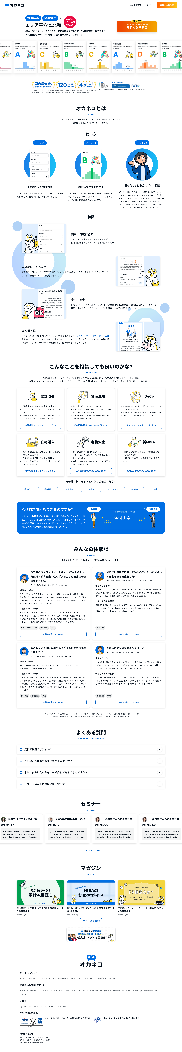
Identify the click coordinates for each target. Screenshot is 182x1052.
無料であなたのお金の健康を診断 (136, 25)
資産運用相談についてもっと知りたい (91, 425)
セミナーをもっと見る (91, 850)
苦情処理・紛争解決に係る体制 (125, 991)
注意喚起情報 (61, 1006)
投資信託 (26, 489)
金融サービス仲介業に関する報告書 (34, 991)
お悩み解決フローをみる (53, 634)
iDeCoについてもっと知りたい (141, 425)
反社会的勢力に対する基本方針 (41, 1006)
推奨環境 (88, 978)
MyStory (23, 1006)
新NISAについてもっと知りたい (141, 471)
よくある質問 (135, 5)
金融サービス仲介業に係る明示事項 (97, 991)
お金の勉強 (134, 489)
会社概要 (23, 978)
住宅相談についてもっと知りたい (40, 471)
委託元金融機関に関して (150, 991)
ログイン (148, 5)
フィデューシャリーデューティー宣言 (92, 335)
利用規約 (32, 978)
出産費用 (91, 489)
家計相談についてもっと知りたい (40, 425)
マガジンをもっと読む (91, 921)
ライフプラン (112, 489)
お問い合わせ (113, 978)
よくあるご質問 (100, 978)
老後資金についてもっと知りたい (91, 471)
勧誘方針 (23, 994)
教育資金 (48, 489)
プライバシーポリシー (47, 978)
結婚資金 (69, 489)
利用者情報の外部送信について (70, 978)
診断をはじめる (167, 5)
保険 (155, 489)
